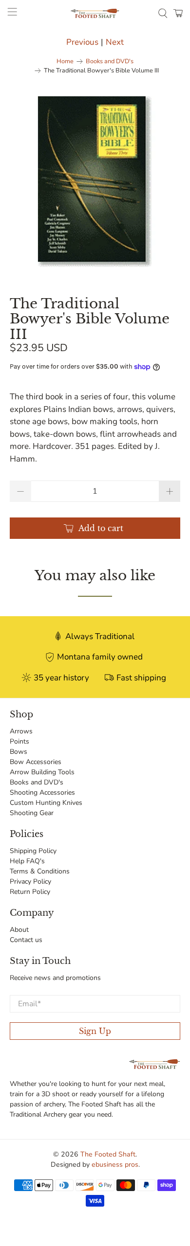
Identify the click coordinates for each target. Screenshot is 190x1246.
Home (65, 61)
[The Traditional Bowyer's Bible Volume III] (95, 181)
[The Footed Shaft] (95, 13)
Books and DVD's (109, 61)
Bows (18, 751)
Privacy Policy (30, 881)
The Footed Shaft (107, 1154)
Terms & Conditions (40, 871)
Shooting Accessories (42, 792)
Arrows (21, 731)
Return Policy (30, 891)
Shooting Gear (32, 813)
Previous (82, 42)
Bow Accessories (35, 761)
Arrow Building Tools (42, 772)
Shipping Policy (33, 850)
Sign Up (95, 1031)
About (19, 929)
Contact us (26, 939)
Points (19, 741)
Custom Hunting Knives (46, 802)
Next (115, 42)
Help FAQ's (27, 861)
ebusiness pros (115, 1164)
